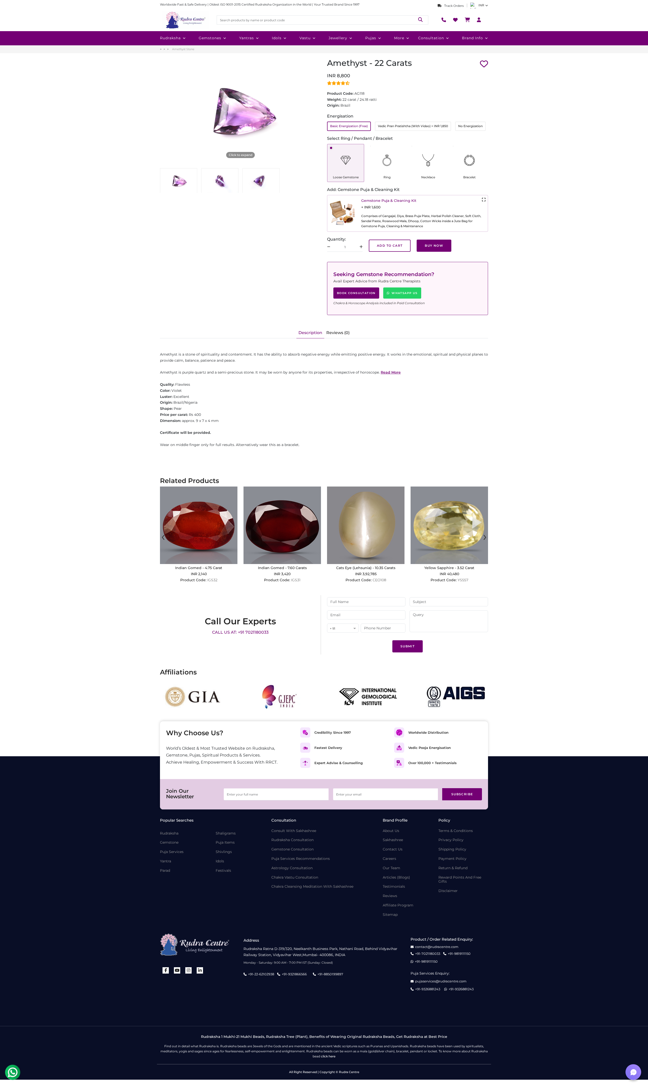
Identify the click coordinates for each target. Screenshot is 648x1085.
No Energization (470, 126)
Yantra (165, 861)
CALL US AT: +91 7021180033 (240, 632)
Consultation (431, 38)
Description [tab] (310, 332)
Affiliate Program (398, 905)
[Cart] (467, 20)
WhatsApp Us (404, 293)
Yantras (246, 38)
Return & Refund (453, 868)
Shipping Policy (452, 849)
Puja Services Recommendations (300, 859)
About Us (391, 831)
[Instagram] (188, 970)
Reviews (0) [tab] (338, 332)
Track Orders (453, 6)
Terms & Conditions (455, 831)
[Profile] (479, 20)
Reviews (390, 896)
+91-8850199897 (330, 974)
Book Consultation (356, 293)
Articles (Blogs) (396, 877)
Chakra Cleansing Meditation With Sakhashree (312, 886)
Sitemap (390, 915)
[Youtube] (177, 970)
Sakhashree (393, 840)
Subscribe (462, 794)
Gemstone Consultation (292, 849)
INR (481, 5)
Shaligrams (226, 833)
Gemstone (169, 842)
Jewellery (338, 38)
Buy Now (434, 245)
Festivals (223, 870)
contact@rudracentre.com (436, 947)
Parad (165, 870)
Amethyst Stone (183, 49)
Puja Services (172, 852)
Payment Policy (452, 859)
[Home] (185, 20)
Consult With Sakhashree (293, 831)
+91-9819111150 (459, 954)
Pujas (370, 38)
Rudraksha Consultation (292, 840)
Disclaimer (448, 891)
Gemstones (210, 38)
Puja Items (225, 842)
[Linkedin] (200, 970)
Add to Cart (389, 245)
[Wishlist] (455, 20)
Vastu (305, 38)
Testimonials (394, 886)
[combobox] (342, 628)
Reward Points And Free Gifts (459, 879)
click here (328, 1056)
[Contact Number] (443, 20)
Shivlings (224, 852)
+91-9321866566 (294, 974)
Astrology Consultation (292, 868)
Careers (389, 859)
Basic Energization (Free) (349, 126)
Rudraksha (170, 38)
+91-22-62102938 (261, 974)
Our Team (391, 868)
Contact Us (392, 849)
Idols (276, 38)
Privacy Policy (450, 840)
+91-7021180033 (427, 954)
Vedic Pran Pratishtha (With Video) (413, 126)
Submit (407, 646)
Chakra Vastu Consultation (294, 877)
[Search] (420, 20)
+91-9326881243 (427, 989)
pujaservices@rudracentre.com (441, 981)
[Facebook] (166, 970)
